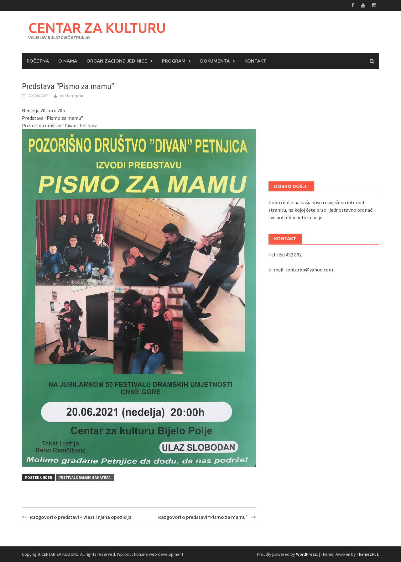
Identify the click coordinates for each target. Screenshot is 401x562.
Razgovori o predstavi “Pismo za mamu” (203, 517)
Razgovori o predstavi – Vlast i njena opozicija (81, 517)
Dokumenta (215, 60)
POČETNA (38, 60)
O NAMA (67, 60)
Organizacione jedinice (116, 60)
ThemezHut (367, 554)
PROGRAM (173, 60)
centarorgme (72, 96)
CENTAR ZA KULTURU (97, 27)
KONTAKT (255, 60)
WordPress (306, 554)
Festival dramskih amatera (85, 477)
